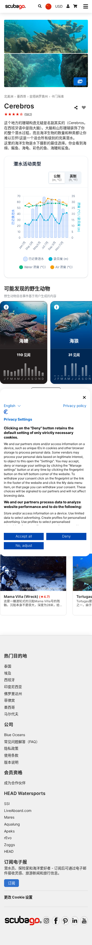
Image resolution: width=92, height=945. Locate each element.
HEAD (9, 851)
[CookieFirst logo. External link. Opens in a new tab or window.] (6, 412)
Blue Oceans (14, 735)
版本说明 (11, 762)
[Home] (15, 6)
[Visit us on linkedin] (74, 920)
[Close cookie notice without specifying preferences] (84, 398)
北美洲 (8, 96)
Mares (9, 817)
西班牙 (9, 680)
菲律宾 (9, 700)
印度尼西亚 (13, 686)
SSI (7, 803)
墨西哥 (21, 96)
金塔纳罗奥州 (38, 96)
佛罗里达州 (13, 693)
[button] (12, 406)
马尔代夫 (11, 714)
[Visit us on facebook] (56, 920)
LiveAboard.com (17, 810)
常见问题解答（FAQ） (22, 741)
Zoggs (9, 844)
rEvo (8, 838)
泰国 (7, 666)
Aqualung (12, 824)
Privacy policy (74, 405)
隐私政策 (11, 748)
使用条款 (11, 755)
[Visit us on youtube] (84, 920)
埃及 (7, 673)
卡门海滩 (57, 96)
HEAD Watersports (24, 793)
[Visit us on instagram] (46, 920)
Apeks (9, 831)
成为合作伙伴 (15, 783)
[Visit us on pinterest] (65, 920)
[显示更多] (80, 81)
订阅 (11, 883)
